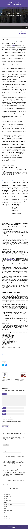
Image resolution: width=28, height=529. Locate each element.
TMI (4, 512)
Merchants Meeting (7, 500)
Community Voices (7, 496)
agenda (13, 45)
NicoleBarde (23, 33)
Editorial (5, 498)
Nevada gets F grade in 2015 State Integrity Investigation (7, 381)
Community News (7, 494)
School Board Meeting (8, 510)
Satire (5, 508)
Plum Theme (10, 526)
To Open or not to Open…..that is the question (12, 465)
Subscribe (6, 444)
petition (5, 502)
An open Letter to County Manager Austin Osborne (13, 474)
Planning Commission (8, 504)
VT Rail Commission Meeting (9, 520)
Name (3, 407)
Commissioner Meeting (9, 369)
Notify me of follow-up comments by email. (12, 421)
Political (5, 506)
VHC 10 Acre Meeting (8, 518)
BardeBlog (14, 3)
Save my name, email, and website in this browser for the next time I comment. (13, 418)
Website (4, 413)
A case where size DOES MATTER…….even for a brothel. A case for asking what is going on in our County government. (13, 462)
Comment (4, 393)
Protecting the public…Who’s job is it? (11, 472)
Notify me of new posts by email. (10, 423)
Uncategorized (6, 514)
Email (3, 410)
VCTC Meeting (6, 516)
